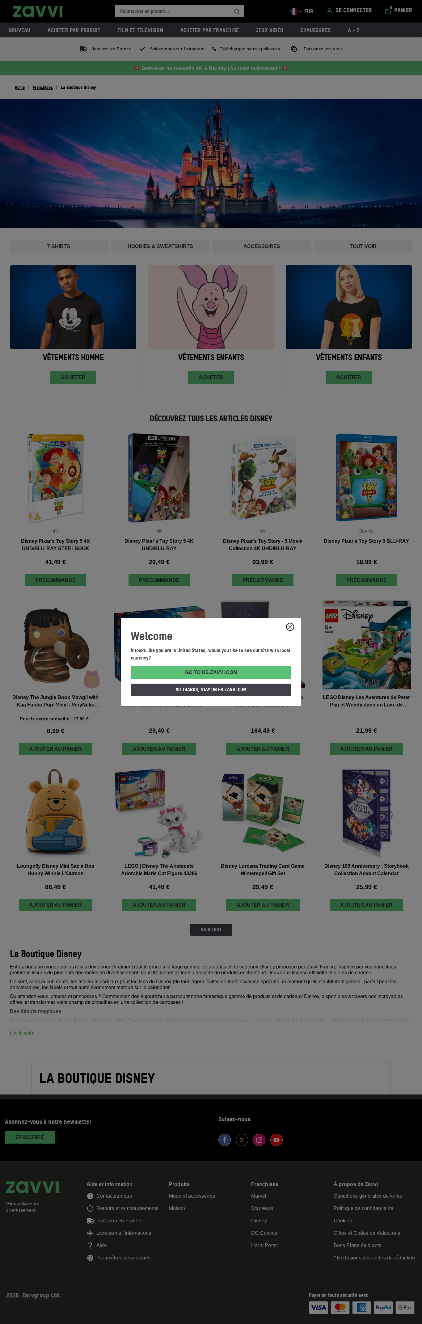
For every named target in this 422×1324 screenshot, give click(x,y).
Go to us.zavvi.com (211, 672)
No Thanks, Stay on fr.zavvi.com (211, 689)
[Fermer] (290, 626)
